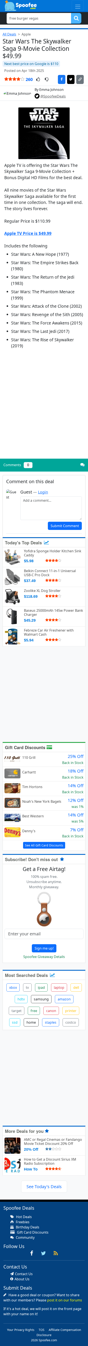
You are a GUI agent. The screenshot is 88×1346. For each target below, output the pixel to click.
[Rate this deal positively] (38, 79)
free (34, 1010)
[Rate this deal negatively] (46, 79)
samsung (41, 999)
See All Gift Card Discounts (44, 845)
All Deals (9, 34)
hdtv (21, 999)
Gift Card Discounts (26, 747)
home (31, 1022)
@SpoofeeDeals (53, 96)
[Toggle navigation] (78, 5)
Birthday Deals (27, 1227)
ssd (15, 1022)
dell (76, 987)
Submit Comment (65, 525)
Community (25, 1237)
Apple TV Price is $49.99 (27, 233)
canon (51, 1010)
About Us (22, 1279)
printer (70, 1010)
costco (70, 1022)
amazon (64, 999)
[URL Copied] (80, 79)
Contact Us (24, 1273)
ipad (41, 987)
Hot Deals (23, 1216)
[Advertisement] (44, 409)
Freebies (22, 1222)
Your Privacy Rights (20, 1330)
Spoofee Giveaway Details (44, 956)
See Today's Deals (44, 1186)
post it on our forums (64, 1300)
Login (43, 492)
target (17, 1010)
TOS (41, 1330)
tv (27, 987)
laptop (59, 987)
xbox (13, 987)
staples (50, 1022)
